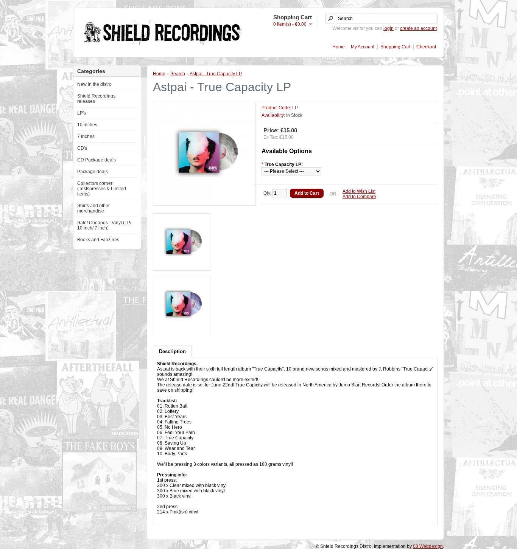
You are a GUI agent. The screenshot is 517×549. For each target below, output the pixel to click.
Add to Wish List (359, 191)
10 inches (87, 124)
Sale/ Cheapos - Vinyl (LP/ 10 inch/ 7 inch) (104, 225)
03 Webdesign (428, 546)
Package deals (92, 171)
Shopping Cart (395, 47)
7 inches (86, 136)
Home (338, 47)
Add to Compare (359, 196)
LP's (81, 113)
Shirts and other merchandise (93, 208)
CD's (82, 148)
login (388, 28)
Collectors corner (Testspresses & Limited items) (101, 189)
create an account (418, 28)
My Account (362, 47)
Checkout (426, 47)
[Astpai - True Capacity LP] (204, 199)
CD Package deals (96, 160)
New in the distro (94, 84)
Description (172, 351)
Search (177, 73)
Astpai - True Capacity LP (216, 73)
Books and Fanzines (98, 239)
